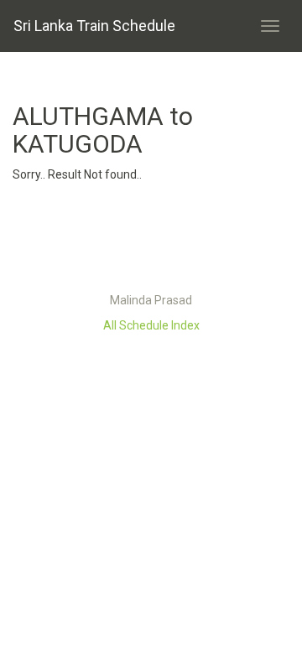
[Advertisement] (151, 241)
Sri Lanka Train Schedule (94, 25)
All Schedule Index (151, 325)
